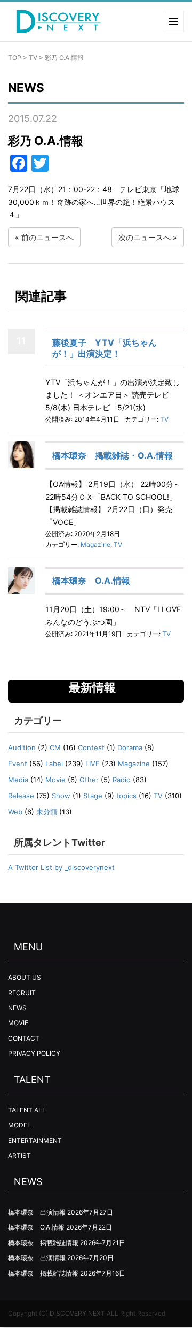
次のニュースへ (144, 237)
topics (126, 795)
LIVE (92, 763)
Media (18, 779)
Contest (91, 747)
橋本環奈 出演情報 (37, 1212)
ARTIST (19, 1155)
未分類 (46, 811)
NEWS (17, 1008)
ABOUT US (24, 977)
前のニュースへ (47, 237)
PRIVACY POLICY (34, 1053)
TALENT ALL (27, 1110)
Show (61, 795)
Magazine (95, 544)
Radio (122, 779)
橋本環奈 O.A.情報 (91, 580)
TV (33, 58)
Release (21, 795)
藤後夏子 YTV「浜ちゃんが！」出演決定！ (104, 348)
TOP (14, 58)
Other (89, 779)
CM (55, 747)
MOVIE (18, 1023)
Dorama (129, 747)
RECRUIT (22, 993)
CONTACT (23, 1038)
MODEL (19, 1125)
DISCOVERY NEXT (77, 1313)
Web (15, 811)
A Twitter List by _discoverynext (61, 867)
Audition (22, 747)
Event (17, 763)
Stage (92, 795)
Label (54, 763)
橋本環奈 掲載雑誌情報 (43, 1243)
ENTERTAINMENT (35, 1140)
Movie (55, 779)
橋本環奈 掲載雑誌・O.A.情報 (112, 455)
